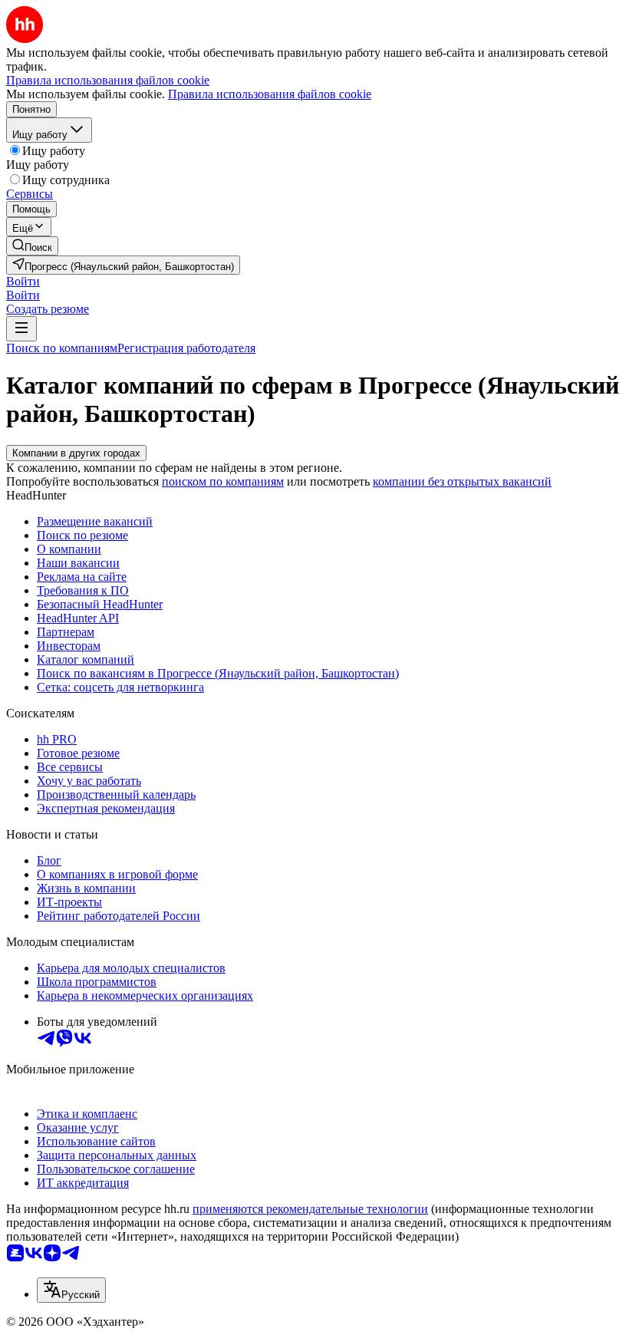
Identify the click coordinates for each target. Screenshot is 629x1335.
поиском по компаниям (223, 481)
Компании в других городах (76, 453)
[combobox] (71, 1290)
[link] (32, 245)
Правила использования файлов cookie (269, 94)
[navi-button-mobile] (21, 328)
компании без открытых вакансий (462, 481)
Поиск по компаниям (61, 347)
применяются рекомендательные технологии (310, 1208)
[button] (23, 281)
